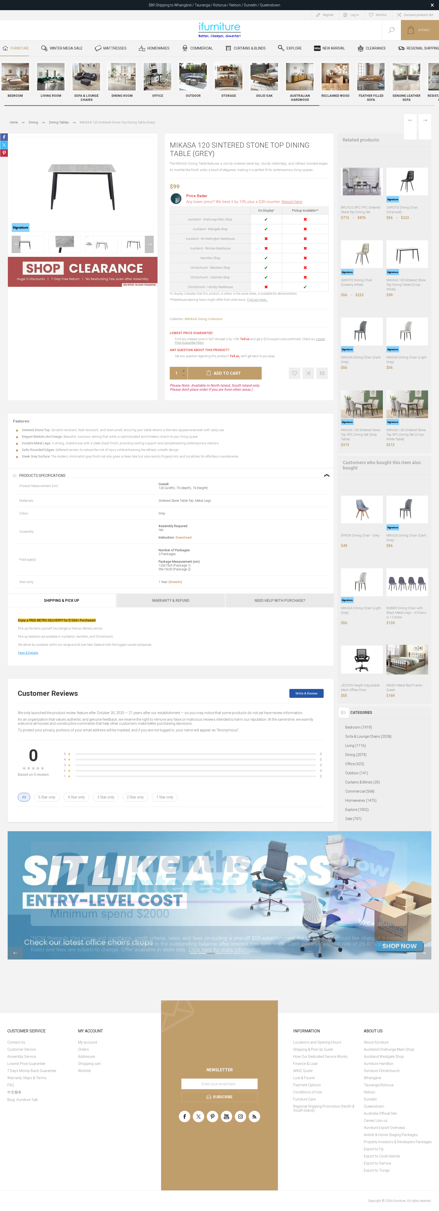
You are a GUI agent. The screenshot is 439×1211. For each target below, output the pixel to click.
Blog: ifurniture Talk (22, 1100)
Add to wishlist (294, 373)
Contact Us (16, 1042)
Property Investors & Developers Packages (398, 1142)
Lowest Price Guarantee (26, 1064)
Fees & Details (28, 653)
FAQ (10, 1085)
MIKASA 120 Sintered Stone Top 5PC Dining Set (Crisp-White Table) (406, 434)
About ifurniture (376, 1042)
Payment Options (307, 1085)
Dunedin (370, 1099)
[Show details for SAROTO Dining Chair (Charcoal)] (407, 181)
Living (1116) (355, 746)
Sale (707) (353, 819)
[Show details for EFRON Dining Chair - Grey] (362, 509)
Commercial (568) (359, 791)
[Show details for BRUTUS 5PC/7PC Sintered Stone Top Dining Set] (362, 181)
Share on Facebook (4, 137)
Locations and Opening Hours (317, 1042)
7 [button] (245, 953)
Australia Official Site (380, 1113)
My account (87, 1042)
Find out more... (257, 300)
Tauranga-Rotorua (379, 1085)
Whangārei (372, 1078)
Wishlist (84, 1071)
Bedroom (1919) (358, 727)
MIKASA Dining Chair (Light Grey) (406, 359)
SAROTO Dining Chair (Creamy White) (356, 282)
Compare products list (418, 15)
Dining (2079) (356, 755)
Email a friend (322, 373)
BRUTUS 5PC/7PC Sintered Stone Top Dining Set (360, 210)
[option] (28, 244)
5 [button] (228, 953)
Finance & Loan (305, 1064)
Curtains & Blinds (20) (362, 782)
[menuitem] (42, 1042)
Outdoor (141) (356, 773)
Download (184, 537)
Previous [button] (16, 244)
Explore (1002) (357, 810)
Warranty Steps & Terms (26, 1078)
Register (328, 15)
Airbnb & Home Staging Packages (391, 1135)
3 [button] (211, 953)
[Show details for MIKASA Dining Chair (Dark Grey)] (362, 331)
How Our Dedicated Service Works (320, 1057)
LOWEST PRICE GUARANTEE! (191, 333)
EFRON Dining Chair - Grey (360, 535)
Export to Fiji (373, 1149)
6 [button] (237, 953)
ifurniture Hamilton (379, 1064)
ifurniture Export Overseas (384, 1128)
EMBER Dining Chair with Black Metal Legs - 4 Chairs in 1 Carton (406, 612)
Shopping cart (89, 1064)
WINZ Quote (302, 1071)
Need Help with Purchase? (280, 601)
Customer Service (21, 1049)
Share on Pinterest (4, 153)
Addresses (86, 1057)
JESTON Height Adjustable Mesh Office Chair (360, 687)
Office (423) (354, 764)
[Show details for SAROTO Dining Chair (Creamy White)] (362, 254)
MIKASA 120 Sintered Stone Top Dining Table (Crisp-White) (406, 284)
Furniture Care (304, 1099)
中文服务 (14, 1092)
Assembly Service (21, 1057)
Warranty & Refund (171, 601)
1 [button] (193, 953)
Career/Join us (375, 1121)
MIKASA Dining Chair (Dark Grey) (361, 359)
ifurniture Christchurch (382, 1071)
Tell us (245, 339)
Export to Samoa (377, 1163)
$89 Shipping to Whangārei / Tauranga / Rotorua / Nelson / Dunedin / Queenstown (214, 5)
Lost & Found (304, 1078)
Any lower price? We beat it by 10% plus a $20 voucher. (244, 201)
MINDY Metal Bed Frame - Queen (405, 687)
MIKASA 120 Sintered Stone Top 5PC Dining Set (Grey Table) (360, 434)
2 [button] (202, 953)
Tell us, (235, 356)
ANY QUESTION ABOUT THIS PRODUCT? (199, 350)
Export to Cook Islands (382, 1156)
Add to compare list (308, 373)
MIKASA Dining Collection (204, 319)
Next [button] (149, 244)
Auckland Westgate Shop (384, 1057)
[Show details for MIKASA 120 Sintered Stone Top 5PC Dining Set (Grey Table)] (362, 404)
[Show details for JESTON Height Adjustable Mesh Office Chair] (362, 659)
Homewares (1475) (361, 800)
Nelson (369, 1092)
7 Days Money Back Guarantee (31, 1071)
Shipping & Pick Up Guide (313, 1049)
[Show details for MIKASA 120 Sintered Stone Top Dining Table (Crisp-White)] (407, 254)
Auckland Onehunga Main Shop (389, 1049)
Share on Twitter (4, 145)
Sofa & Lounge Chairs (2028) (368, 736)
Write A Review (306, 693)
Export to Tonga (376, 1170)
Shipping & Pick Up (61, 601)
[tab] (62, 600)
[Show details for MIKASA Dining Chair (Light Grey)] (407, 331)
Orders (83, 1049)
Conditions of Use (307, 1092)
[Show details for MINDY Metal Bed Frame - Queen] (407, 659)
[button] (430, 82)
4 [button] (219, 953)
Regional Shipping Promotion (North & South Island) (323, 1108)
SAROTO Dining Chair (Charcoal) (402, 210)
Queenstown (374, 1106)
